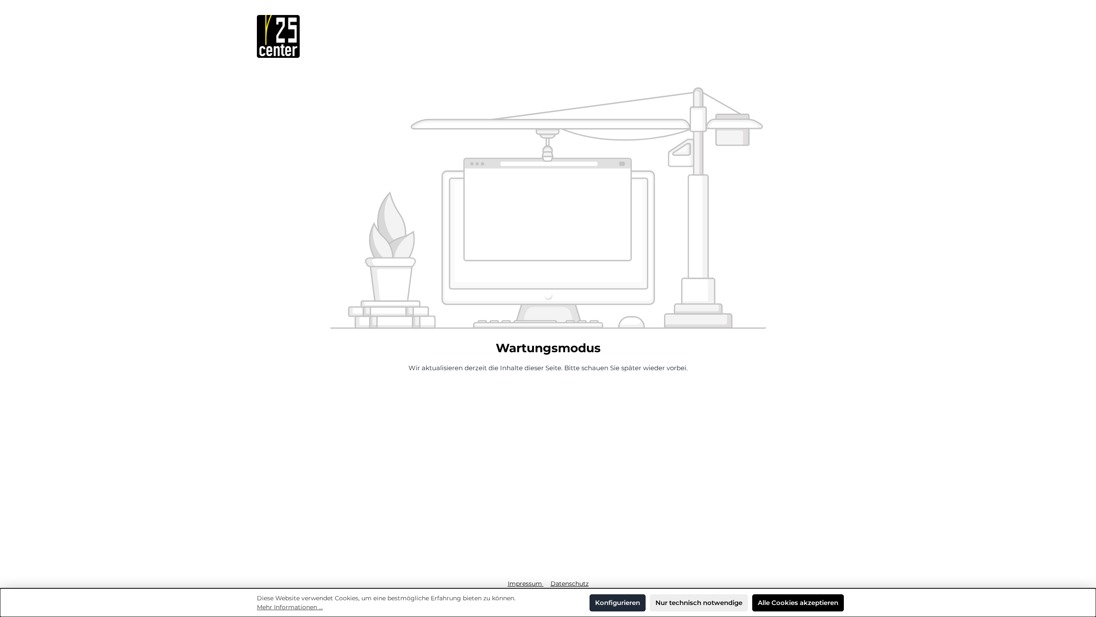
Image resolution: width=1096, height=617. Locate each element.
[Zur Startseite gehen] (278, 36)
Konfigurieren (617, 603)
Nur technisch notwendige (698, 603)
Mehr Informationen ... (290, 607)
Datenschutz (570, 583)
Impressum (526, 583)
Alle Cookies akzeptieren (798, 603)
